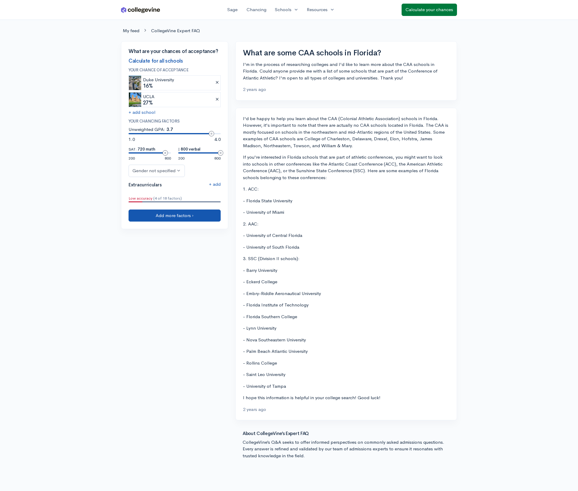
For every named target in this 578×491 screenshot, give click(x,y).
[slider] (211, 133)
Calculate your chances (429, 9)
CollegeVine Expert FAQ (175, 30)
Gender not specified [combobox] (154, 170)
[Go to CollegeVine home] (140, 9)
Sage (232, 9)
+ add (215, 184)
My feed (131, 30)
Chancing (256, 9)
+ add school (142, 112)
